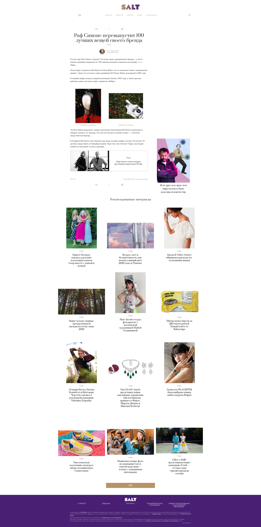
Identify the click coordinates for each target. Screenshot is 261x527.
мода (73, 179)
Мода (109, 45)
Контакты (130, 503)
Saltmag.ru (84, 512)
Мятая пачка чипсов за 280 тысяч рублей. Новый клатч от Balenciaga (179, 325)
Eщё (130, 485)
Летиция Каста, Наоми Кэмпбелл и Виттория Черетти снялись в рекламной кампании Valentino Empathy (81, 395)
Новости (108, 15)
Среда (139, 15)
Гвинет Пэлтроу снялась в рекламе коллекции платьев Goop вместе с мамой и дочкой (81, 260)
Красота (130, 15)
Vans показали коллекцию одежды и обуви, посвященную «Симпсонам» (81, 466)
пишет (140, 62)
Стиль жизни (151, 15)
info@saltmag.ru (157, 514)
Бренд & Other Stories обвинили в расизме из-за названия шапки (179, 257)
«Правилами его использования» (112, 517)
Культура (119, 15)
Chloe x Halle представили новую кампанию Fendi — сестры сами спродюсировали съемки (179, 466)
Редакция (106, 503)
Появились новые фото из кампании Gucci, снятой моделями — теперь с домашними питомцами (130, 467)
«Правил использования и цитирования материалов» (162, 521)
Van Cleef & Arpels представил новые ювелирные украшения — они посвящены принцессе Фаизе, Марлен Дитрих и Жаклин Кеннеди (130, 398)
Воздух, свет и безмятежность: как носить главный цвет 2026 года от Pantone (130, 259)
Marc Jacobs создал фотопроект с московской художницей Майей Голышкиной (130, 325)
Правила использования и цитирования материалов (179, 505)
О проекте (82, 503)
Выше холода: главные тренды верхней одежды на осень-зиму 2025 (81, 325)
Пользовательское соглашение (155, 504)
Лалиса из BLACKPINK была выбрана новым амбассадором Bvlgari (179, 392)
